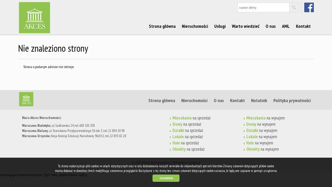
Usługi (220, 26)
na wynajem (265, 118)
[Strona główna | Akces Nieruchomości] (58, 10)
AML (286, 26)
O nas (271, 26)
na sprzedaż (191, 118)
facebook (309, 7)
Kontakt (303, 26)
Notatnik (259, 100)
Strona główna (162, 26)
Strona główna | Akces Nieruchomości (58, 100)
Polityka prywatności (292, 100)
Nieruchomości (195, 26)
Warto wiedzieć (245, 26)
